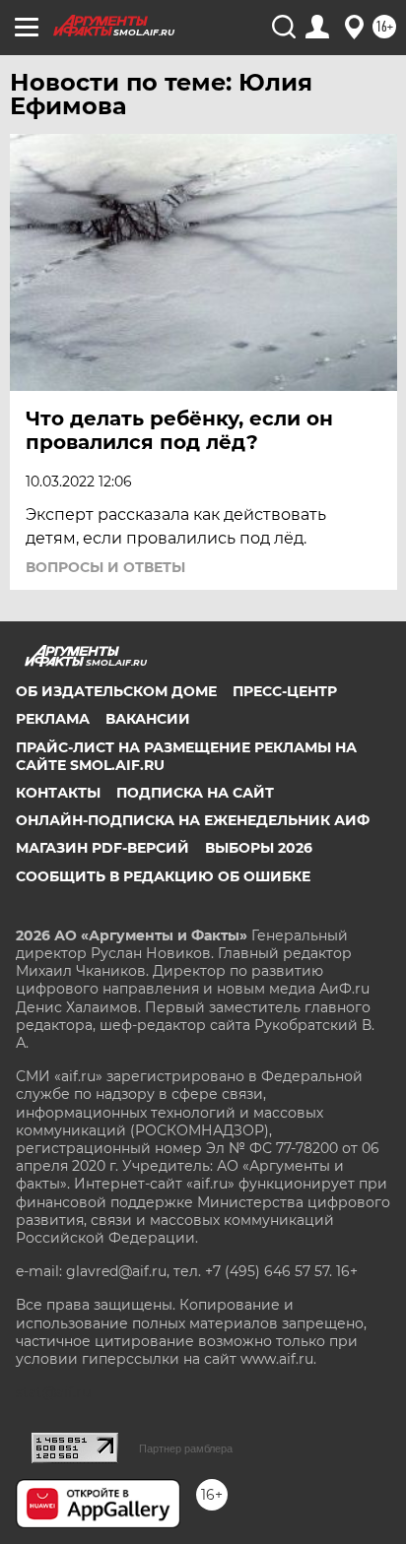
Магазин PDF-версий (102, 848)
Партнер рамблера (186, 1448)
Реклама (53, 719)
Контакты (58, 793)
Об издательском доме (116, 691)
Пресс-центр (285, 691)
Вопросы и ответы (105, 567)
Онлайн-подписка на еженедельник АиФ (193, 820)
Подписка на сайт (195, 793)
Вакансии (147, 719)
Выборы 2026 (258, 848)
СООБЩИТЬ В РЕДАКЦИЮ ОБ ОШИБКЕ (163, 876)
